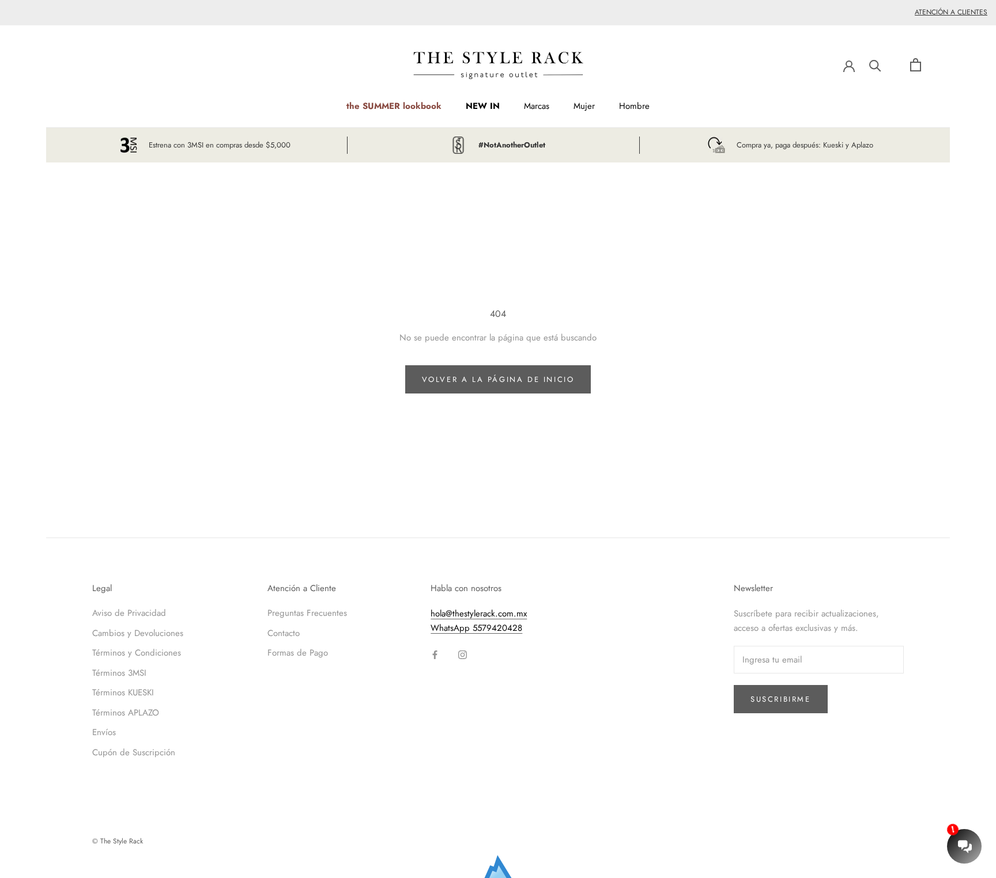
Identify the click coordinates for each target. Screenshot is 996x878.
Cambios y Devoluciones (137, 633)
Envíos (104, 732)
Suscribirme (780, 699)
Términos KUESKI (123, 692)
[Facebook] (435, 654)
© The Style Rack (117, 841)
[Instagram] (462, 654)
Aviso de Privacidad (129, 613)
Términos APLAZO (125, 712)
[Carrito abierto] (915, 64)
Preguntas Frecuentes (307, 613)
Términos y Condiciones (136, 652)
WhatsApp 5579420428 (476, 628)
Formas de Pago (297, 652)
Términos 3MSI (119, 673)
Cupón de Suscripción (133, 752)
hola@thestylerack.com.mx (479, 613)
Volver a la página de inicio (498, 379)
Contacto (283, 633)
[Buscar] (875, 65)
